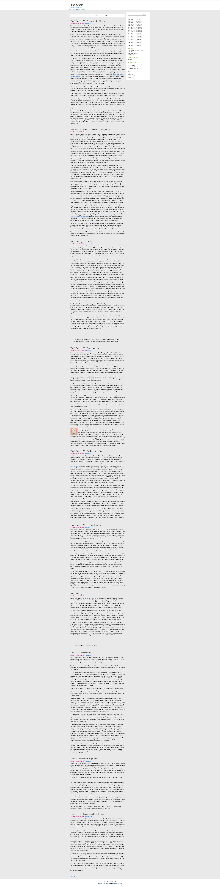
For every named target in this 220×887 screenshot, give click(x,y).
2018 (129, 28)
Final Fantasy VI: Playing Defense (85, 524)
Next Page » (73, 876)
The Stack (76, 5)
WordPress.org (131, 77)
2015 (129, 33)
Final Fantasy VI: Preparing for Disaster (88, 21)
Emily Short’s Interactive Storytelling (135, 50)
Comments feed (131, 76)
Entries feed (130, 74)
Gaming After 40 (131, 65)
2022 (129, 22)
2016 (129, 31)
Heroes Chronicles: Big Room (84, 758)
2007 (129, 45)
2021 (129, 24)
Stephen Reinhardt (118, 883)
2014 (129, 35)
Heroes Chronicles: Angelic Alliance (87, 813)
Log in (129, 73)
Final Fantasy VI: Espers (81, 241)
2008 (129, 44)
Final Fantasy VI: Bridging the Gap (86, 451)
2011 (129, 39)
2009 (129, 42)
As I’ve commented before (76, 466)
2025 (129, 18)
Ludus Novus (131, 51)
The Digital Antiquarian (133, 68)
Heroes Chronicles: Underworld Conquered (90, 129)
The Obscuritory (131, 54)
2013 (129, 36)
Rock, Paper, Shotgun (132, 53)
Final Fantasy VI (78, 593)
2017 (129, 30)
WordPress (106, 883)
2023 (129, 21)
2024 (129, 19)
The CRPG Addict (132, 67)
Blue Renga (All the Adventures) (135, 64)
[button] (79, 274)
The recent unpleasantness (82, 652)
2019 (129, 27)
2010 (129, 41)
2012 (129, 38)
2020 (129, 25)
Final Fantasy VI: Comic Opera (84, 348)
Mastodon (130, 59)
